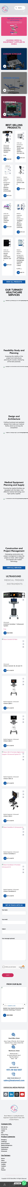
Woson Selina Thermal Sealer (6, 219)
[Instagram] (16, 1094)
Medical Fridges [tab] (14, 580)
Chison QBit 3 (8, 741)
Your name (4, 910)
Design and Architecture (14, 417)
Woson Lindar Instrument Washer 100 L (7, 257)
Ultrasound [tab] (13, 576)
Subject (4, 929)
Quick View (10, 139)
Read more (10, 159)
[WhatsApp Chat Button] (24, 1183)
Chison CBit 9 (8, 816)
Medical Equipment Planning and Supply (14, 483)
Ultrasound (6, 145)
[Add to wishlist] (10, 133)
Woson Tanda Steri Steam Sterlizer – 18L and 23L (20, 150)
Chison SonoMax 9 (9, 853)
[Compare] (10, 136)
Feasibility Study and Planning (14, 351)
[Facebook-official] (5, 1094)
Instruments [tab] (14, 583)
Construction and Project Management (14, 549)
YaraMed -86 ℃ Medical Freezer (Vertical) (19, 224)
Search (14, 1184)
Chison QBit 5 (8, 703)
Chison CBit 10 (8, 778)
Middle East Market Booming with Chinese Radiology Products (13, 1009)
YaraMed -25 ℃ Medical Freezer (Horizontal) (7, 187)
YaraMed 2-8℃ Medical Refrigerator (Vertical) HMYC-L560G (20, 261)
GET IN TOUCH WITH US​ (14, 905)
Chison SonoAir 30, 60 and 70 (13, 666)
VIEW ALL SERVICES (14, 568)
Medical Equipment (8, 701)
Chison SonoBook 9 (10, 891)
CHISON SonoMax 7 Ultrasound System (7, 149)
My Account (4, 1184)
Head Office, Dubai (14, 1038)
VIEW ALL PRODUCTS (14, 282)
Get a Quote (10, 195)
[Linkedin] (11, 1094)
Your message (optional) (8, 938)
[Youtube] (22, 1094)
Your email (4, 919)
